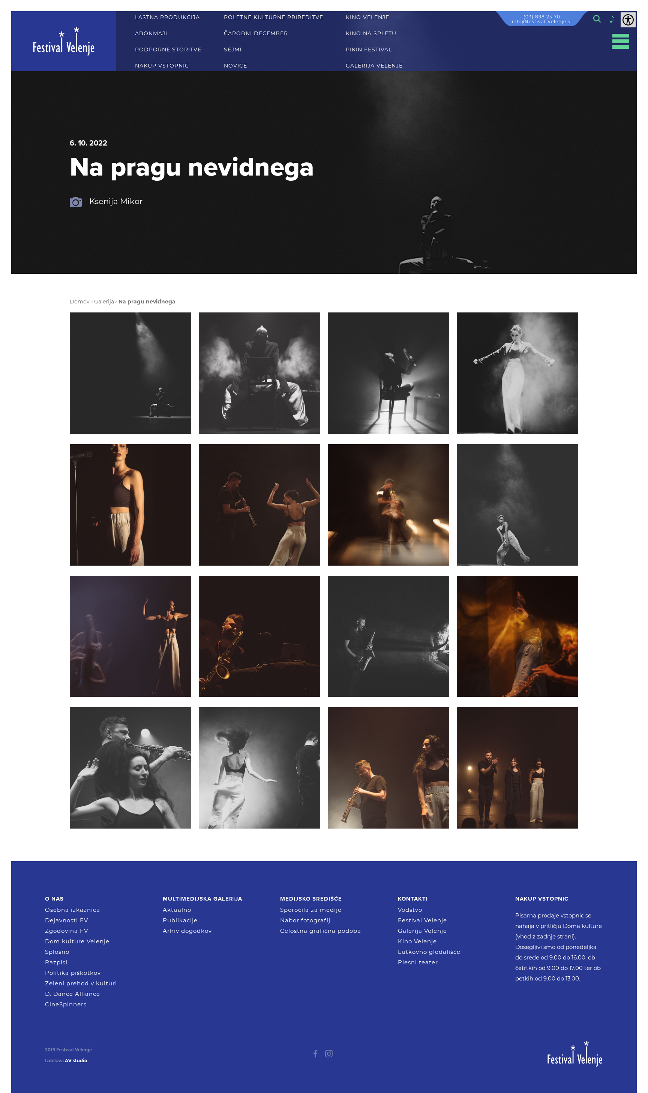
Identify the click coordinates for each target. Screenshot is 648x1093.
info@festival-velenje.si (542, 21)
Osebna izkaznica (72, 909)
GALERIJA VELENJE (374, 66)
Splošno (57, 951)
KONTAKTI (413, 898)
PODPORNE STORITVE (168, 50)
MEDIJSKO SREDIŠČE (311, 898)
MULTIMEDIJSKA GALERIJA (202, 898)
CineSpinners (66, 1004)
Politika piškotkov (73, 972)
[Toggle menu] (620, 41)
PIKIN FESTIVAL (369, 50)
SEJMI (233, 50)
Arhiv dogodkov (187, 930)
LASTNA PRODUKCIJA (167, 17)
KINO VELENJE (367, 17)
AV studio (76, 1060)
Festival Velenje (422, 920)
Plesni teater (418, 962)
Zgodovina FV (66, 930)
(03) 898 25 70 (542, 17)
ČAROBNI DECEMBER (256, 33)
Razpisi (56, 962)
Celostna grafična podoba (320, 930)
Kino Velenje (417, 941)
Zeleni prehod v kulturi (81, 983)
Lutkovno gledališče (429, 951)
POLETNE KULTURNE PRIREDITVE (273, 17)
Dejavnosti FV (66, 920)
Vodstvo (410, 909)
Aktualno (177, 909)
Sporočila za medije (311, 909)
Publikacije (180, 920)
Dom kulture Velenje (77, 941)
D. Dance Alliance (72, 993)
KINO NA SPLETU (371, 33)
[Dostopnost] (628, 19)
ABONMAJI (151, 33)
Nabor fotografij (305, 920)
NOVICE (235, 66)
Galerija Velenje (422, 930)
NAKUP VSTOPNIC (162, 66)
